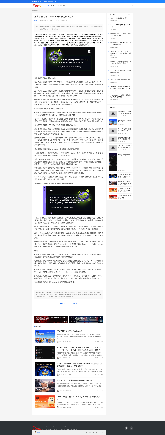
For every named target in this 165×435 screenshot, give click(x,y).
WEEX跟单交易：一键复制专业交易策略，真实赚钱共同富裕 (120, 96)
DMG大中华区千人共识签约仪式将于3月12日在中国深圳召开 (120, 34)
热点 (69, 426)
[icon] (126, 428)
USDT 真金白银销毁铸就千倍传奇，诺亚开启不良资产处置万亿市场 (120, 63)
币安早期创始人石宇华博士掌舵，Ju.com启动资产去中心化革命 (125, 113)
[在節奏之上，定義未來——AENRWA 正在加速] (45, 385)
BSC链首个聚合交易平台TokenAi (69, 331)
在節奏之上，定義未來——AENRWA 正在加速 (74, 380)
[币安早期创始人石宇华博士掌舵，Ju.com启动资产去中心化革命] (113, 114)
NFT (53, 426)
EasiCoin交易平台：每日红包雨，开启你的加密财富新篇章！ (78, 398)
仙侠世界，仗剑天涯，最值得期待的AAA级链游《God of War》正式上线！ (120, 87)
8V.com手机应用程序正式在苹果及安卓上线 (120, 25)
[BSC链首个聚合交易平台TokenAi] (45, 336)
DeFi (64, 426)
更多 (129, 15)
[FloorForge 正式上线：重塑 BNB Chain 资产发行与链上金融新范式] (113, 148)
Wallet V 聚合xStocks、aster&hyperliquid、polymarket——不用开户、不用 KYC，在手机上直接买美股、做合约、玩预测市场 (79, 348)
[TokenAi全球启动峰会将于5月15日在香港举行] (113, 139)
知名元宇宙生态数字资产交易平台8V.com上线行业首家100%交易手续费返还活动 (120, 53)
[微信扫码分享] (87, 432)
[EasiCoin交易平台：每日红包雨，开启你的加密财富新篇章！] (45, 401)
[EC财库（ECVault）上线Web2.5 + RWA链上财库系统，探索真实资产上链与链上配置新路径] (45, 369)
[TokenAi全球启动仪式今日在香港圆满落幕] (113, 131)
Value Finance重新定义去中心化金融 (120, 79)
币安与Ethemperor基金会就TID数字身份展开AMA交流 (120, 71)
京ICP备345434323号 (71, 429)
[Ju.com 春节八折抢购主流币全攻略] (113, 197)
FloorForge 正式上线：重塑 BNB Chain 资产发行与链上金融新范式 (125, 147)
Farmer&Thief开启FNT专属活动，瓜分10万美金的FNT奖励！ (120, 43)
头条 (39, 10)
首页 (47, 5)
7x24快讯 (61, 5)
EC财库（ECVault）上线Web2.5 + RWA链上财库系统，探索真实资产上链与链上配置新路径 (79, 365)
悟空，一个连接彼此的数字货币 (118, 18)
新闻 (52, 5)
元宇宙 (58, 426)
